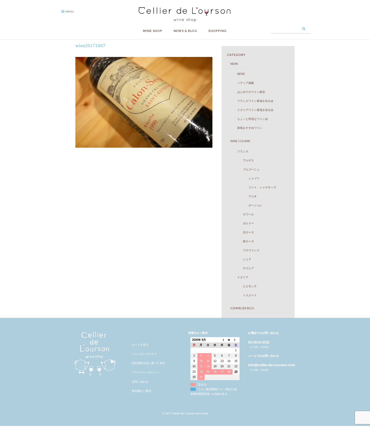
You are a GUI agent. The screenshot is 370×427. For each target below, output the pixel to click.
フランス (238, 151)
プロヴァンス (244, 250)
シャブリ (244, 178)
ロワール (241, 214)
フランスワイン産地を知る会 (251, 101)
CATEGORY (236, 55)
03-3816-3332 (259, 342)
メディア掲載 (241, 83)
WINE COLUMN (237, 141)
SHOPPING (217, 31)
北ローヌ (241, 232)
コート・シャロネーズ (252, 187)
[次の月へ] (236, 339)
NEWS (231, 63)
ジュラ (240, 259)
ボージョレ (245, 205)
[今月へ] (229, 339)
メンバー (137, 335)
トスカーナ (243, 295)
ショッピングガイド (144, 354)
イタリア (238, 277)
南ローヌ (241, 241)
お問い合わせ (140, 381)
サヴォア (241, 268)
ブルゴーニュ (244, 169)
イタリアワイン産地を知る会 (251, 110)
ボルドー (241, 223)
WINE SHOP (153, 31)
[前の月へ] (221, 339)
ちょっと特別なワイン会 (248, 119)
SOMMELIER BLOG (239, 308)
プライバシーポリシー (146, 372)
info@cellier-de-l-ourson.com (271, 364)
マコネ (243, 196)
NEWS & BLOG (185, 31)
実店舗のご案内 (141, 391)
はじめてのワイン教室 (247, 92)
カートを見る (140, 344)
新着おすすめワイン (245, 127)
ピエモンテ (243, 286)
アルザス (241, 160)
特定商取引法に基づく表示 (148, 363)
